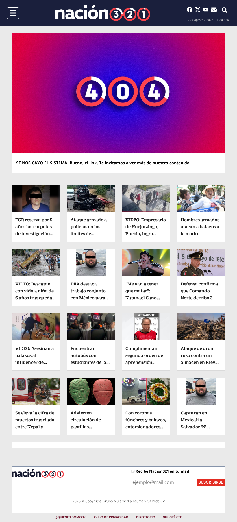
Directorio (145, 517)
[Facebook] (191, 9)
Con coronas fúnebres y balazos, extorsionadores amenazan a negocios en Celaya (145, 426)
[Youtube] (207, 9)
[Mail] (214, 9)
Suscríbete (172, 517)
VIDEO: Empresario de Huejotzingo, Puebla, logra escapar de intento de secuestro (145, 233)
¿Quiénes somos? (70, 517)
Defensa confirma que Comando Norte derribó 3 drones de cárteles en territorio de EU (200, 297)
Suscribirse (211, 482)
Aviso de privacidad (110, 517)
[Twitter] (199, 9)
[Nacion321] (102, 12)
